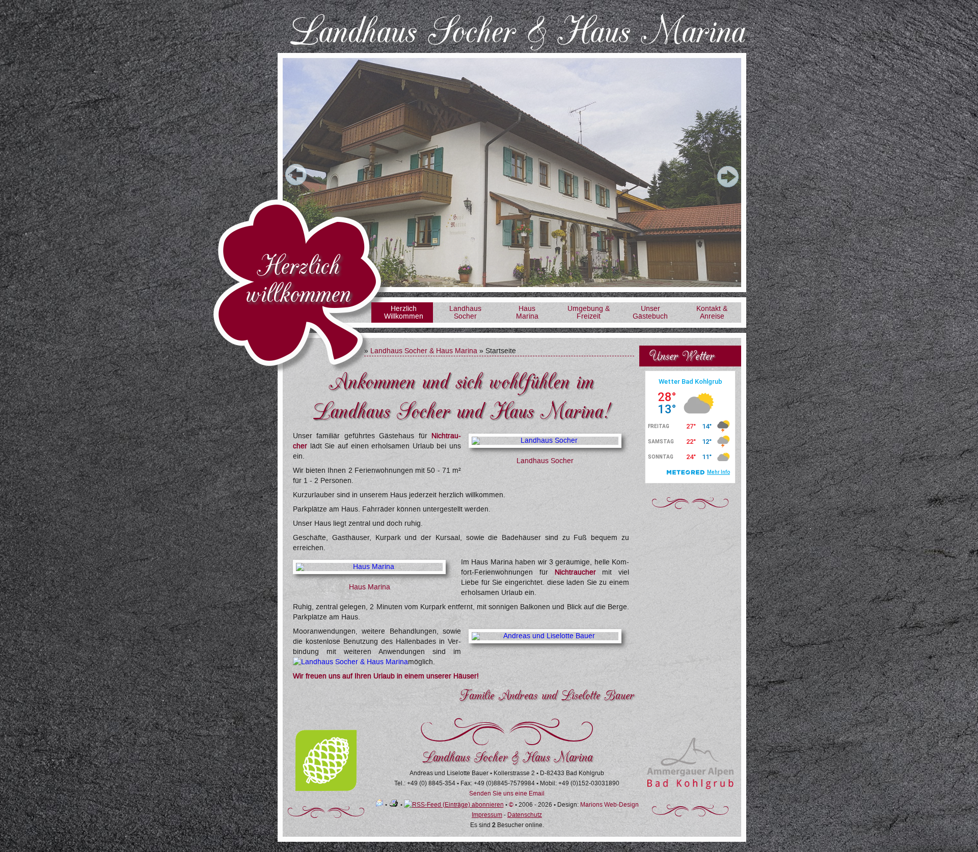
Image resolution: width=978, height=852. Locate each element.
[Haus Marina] (369, 567)
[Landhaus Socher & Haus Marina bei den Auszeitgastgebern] (326, 788)
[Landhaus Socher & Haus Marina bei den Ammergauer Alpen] (690, 787)
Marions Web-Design (609, 804)
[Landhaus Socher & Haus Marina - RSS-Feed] (454, 804)
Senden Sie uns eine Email (507, 793)
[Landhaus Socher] (545, 441)
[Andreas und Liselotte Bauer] (545, 636)
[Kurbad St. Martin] (350, 662)
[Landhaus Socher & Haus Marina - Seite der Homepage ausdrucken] (394, 804)
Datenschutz (524, 814)
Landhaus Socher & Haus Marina (423, 351)
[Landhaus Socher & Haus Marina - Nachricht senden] (379, 804)
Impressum (487, 814)
